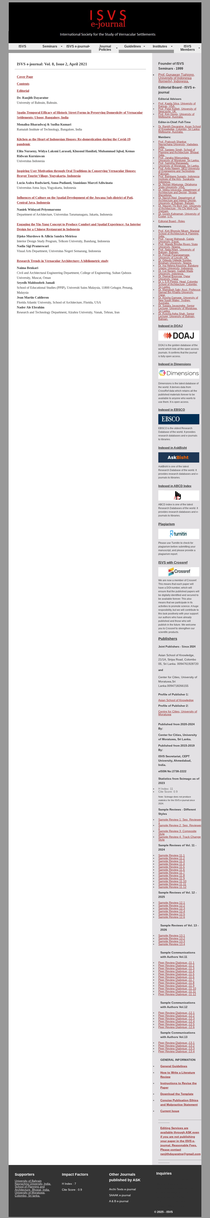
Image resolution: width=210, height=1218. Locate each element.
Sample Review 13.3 (171, 941)
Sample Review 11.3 (171, 861)
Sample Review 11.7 (171, 872)
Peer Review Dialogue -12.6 (176, 1027)
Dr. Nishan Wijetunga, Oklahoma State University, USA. (177, 186)
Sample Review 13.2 (171, 938)
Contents (23, 83)
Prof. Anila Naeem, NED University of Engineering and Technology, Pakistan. (179, 171)
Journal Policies (105, 48)
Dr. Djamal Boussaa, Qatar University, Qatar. (174, 278)
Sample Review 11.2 (171, 858)
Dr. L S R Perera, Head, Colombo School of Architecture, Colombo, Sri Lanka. (178, 284)
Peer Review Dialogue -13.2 (176, 1045)
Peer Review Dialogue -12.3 (176, 1018)
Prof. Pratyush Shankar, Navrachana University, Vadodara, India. (178, 144)
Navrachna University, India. (33, 1183)
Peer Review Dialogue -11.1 (176, 962)
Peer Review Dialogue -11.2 (176, 965)
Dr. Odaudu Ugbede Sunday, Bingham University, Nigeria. (175, 261)
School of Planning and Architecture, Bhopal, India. (32, 1188)
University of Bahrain (28, 1180)
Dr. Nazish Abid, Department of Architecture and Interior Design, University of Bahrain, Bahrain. (177, 200)
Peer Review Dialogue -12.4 (176, 1021)
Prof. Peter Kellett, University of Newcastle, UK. (177, 110)
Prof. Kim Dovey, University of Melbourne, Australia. (176, 115)
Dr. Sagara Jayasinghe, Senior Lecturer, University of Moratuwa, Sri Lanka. (177, 308)
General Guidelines (173, 1066)
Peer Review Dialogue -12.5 (176, 1024)
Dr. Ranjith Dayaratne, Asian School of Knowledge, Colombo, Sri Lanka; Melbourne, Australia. (179, 129)
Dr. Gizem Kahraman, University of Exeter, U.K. (179, 215)
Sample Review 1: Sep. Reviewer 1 (179, 821)
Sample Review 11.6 (171, 869)
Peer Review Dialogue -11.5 (176, 974)
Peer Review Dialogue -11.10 (177, 988)
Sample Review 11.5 (171, 866)
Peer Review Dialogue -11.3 (176, 968)
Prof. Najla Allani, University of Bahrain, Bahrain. (176, 251)
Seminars (49, 46)
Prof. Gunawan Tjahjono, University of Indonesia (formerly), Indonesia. (176, 78)
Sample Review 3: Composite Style (177, 832)
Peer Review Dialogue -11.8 (176, 982)
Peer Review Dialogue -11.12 (177, 994)
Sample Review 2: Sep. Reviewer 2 (179, 827)
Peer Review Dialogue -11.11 (177, 991)
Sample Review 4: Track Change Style (179, 838)
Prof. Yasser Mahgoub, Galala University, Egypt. (176, 240)
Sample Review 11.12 (172, 887)
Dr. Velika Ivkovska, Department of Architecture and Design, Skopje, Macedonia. (179, 192)
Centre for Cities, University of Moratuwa (177, 713)
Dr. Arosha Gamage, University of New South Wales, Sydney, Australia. (178, 300)
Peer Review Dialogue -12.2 (176, 1015)
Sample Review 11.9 (171, 878)
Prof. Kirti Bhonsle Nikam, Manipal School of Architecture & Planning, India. (178, 233)
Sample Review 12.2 (171, 905)
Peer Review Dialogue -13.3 (176, 1048)
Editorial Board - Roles (171, 221)
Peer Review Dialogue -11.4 (176, 971)
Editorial (23, 90)
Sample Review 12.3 (171, 908)
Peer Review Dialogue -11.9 (176, 985)
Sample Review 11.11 (172, 884)
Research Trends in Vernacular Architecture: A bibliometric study (62, 261)
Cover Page (25, 77)
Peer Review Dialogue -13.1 (176, 1042)
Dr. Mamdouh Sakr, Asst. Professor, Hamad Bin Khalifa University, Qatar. (179, 292)
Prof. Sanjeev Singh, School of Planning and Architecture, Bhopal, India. (178, 152)
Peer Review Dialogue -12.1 (176, 1012)
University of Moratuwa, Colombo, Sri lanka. (30, 1194)
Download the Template (176, 1094)
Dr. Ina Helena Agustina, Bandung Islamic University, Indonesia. (178, 267)
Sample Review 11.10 (172, 881)
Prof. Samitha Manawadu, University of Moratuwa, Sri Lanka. (178, 164)
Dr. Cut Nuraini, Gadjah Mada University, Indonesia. (175, 272)
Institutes (160, 46)
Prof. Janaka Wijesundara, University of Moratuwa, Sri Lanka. (178, 159)
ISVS (22, 46)
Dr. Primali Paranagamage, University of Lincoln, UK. (174, 256)
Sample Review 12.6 (171, 917)
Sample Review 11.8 (171, 875)
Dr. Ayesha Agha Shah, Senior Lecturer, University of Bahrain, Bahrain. (176, 316)
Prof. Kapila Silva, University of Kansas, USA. (177, 105)
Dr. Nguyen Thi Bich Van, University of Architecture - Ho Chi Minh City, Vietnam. (179, 208)
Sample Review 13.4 (171, 944)
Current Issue (169, 1111)
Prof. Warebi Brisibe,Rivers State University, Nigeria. (178, 245)
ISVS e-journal (77, 46)
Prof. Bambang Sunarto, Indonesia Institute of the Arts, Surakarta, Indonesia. (178, 179)
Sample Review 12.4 (171, 911)
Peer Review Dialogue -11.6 (176, 977)
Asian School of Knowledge (176, 700)
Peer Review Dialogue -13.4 (176, 1051)
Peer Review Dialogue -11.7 (176, 979)
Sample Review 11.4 (171, 864)
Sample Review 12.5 (171, 914)
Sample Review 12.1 (171, 902)
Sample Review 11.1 (171, 855)
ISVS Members (187, 48)
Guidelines (132, 46)
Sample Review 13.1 (171, 935)
